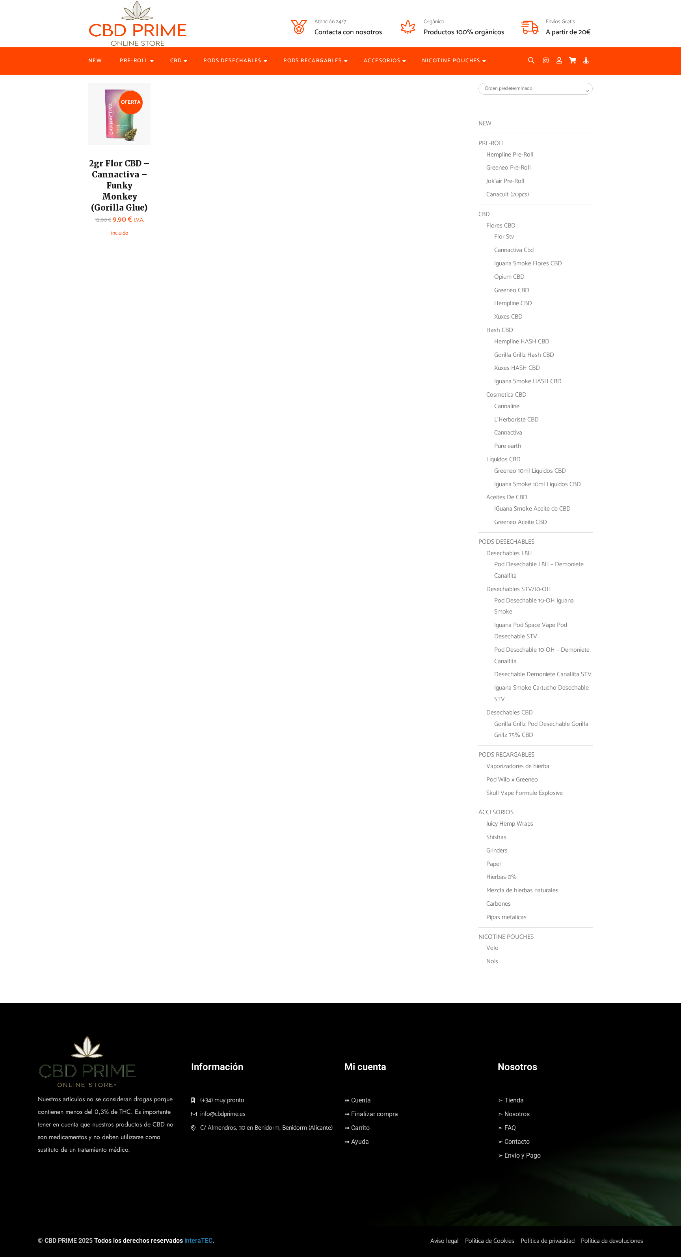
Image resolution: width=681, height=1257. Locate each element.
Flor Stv (504, 236)
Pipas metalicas (506, 917)
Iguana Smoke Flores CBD (528, 263)
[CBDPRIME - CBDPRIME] (137, 23)
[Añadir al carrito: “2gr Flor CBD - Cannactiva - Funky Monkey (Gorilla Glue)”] (106, 117)
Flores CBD (500, 225)
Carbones (498, 904)
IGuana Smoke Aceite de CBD (532, 509)
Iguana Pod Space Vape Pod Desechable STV (530, 631)
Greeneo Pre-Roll (508, 167)
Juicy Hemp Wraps (509, 824)
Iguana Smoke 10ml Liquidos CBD (537, 484)
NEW (95, 60)
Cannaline (506, 406)
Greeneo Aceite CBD (520, 522)
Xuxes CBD (508, 316)
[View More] (106, 137)
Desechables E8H (509, 553)
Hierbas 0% (501, 877)
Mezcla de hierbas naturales (522, 890)
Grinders (497, 850)
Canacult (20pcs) (507, 194)
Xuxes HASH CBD (517, 368)
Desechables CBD (509, 712)
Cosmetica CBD (506, 395)
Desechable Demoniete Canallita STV (543, 674)
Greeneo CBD (511, 290)
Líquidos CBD (503, 459)
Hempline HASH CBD (521, 341)
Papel (493, 864)
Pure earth (507, 446)
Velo (492, 948)
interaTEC (198, 1240)
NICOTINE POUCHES (451, 60)
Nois (492, 961)
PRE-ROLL (134, 60)
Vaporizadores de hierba (517, 766)
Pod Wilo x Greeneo (512, 779)
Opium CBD (509, 277)
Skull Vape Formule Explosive (524, 793)
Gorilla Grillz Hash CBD (524, 355)
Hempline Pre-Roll (510, 154)
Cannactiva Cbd (514, 250)
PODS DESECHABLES (232, 60)
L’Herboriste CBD (516, 419)
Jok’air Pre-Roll (505, 181)
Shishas (496, 837)
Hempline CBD (513, 303)
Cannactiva (508, 432)
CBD (176, 60)
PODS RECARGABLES (312, 60)
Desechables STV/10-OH (518, 589)
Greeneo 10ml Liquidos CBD (530, 471)
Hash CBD (499, 330)
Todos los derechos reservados (138, 1240)
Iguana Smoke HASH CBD (528, 381)
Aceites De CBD (506, 497)
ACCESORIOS (382, 60)
